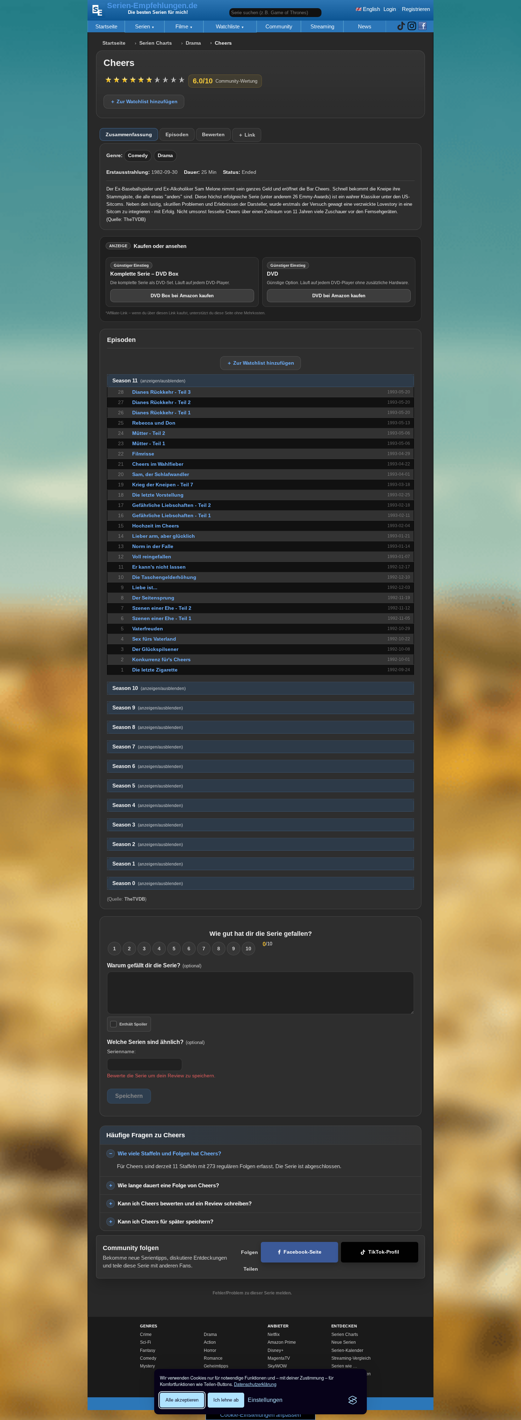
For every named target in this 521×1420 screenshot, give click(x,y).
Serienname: (121, 1051)
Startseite (106, 26)
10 (248, 948)
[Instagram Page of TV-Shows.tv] (412, 26)
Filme (182, 26)
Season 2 (147, 844)
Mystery (147, 1366)
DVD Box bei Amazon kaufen (182, 295)
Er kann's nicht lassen (159, 567)
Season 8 (147, 727)
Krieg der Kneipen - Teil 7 (162, 484)
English (371, 9)
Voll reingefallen (151, 556)
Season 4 (147, 805)
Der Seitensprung (153, 598)
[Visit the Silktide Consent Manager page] (352, 1400)
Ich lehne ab (226, 1400)
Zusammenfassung (129, 134)
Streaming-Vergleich (351, 1358)
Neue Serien (343, 1342)
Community (278, 26)
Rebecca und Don (153, 423)
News (364, 26)
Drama (193, 43)
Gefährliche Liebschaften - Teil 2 (171, 505)
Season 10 (149, 688)
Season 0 (147, 883)
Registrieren (416, 9)
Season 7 (147, 747)
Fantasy (147, 1350)
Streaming (322, 26)
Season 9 (147, 708)
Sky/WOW (277, 1366)
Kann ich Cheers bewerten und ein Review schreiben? (185, 1203)
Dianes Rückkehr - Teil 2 (161, 402)
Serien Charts (155, 43)
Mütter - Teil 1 (148, 443)
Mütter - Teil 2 (148, 433)
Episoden (177, 134)
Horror (210, 1350)
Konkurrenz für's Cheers (161, 659)
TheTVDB (134, 219)
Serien (143, 26)
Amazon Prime (282, 1342)
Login (389, 9)
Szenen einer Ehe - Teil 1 (161, 618)
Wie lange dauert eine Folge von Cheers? (168, 1185)
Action (210, 1342)
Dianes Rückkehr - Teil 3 (161, 392)
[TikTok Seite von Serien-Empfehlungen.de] (401, 26)
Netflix (274, 1334)
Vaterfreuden (147, 628)
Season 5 (147, 786)
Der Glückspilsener (155, 649)
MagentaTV (279, 1358)
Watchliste (228, 26)
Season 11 (148, 380)
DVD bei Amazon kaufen (338, 295)
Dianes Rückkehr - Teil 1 (161, 412)
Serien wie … (344, 1366)
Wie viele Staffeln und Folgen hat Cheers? (169, 1153)
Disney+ (276, 1350)
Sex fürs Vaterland (154, 639)
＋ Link (246, 135)
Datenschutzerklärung (255, 1384)
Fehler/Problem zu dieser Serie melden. (252, 1293)
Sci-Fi (145, 1342)
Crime (146, 1334)
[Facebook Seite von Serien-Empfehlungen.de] (422, 26)
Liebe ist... (144, 587)
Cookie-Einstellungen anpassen (260, 1415)
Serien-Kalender (347, 1350)
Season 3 (147, 825)
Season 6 (147, 766)
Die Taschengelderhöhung (164, 577)
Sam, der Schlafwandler (160, 474)
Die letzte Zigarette (155, 670)
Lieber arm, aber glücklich (163, 536)
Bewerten (213, 134)
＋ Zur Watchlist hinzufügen (144, 101)
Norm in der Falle (152, 546)
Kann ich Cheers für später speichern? (165, 1222)
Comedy (138, 155)
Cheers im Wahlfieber (157, 464)
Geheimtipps (216, 1366)
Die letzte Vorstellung (158, 495)
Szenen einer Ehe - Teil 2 (161, 608)
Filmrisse (143, 454)
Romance (213, 1358)
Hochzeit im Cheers (155, 526)
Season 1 (147, 864)
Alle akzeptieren (182, 1400)
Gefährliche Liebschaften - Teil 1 (171, 515)
